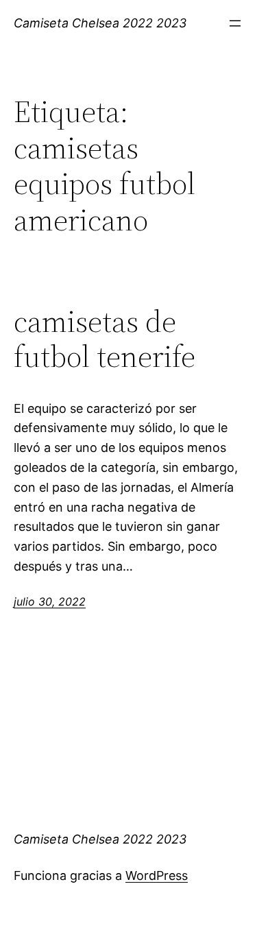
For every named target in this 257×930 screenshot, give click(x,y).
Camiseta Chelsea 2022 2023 (100, 23)
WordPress (156, 875)
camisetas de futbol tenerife (104, 339)
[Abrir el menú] (235, 23)
